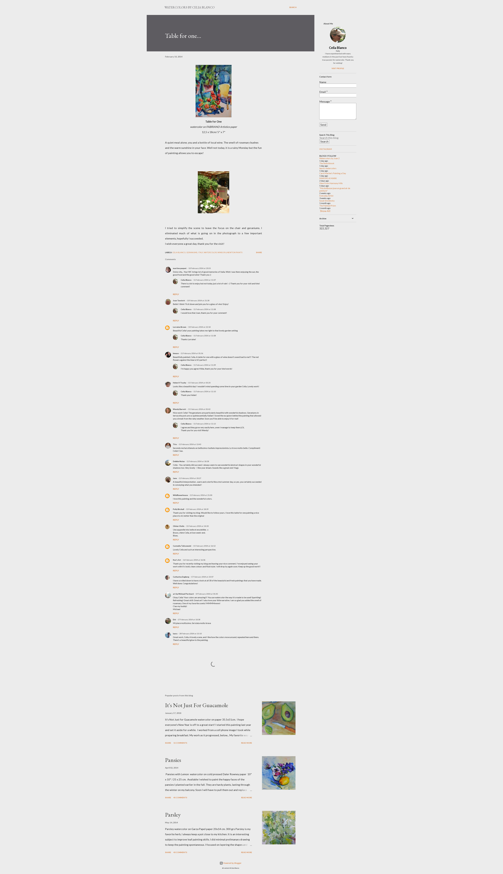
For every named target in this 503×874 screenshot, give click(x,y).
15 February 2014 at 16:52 (204, 546)
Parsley (173, 814)
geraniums (191, 252)
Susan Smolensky (327, 200)
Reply (176, 294)
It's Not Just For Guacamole (196, 705)
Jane (175, 478)
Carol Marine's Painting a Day (332, 173)
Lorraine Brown (179, 327)
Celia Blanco (186, 280)
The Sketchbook (326, 163)
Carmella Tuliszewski (182, 546)
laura (175, 633)
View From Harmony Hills (331, 183)
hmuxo (176, 353)
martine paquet (180, 268)
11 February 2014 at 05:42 (199, 409)
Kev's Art (177, 560)
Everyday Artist (326, 195)
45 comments (180, 797)
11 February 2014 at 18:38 (198, 461)
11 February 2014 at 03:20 (199, 383)
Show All (325, 210)
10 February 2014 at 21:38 (198, 300)
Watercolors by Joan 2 (329, 158)
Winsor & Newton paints (229, 252)
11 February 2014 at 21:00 (201, 495)
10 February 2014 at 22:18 (199, 327)
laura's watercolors (327, 168)
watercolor (210, 252)
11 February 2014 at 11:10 (204, 391)
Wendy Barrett (179, 409)
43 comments (180, 852)
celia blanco (179, 252)
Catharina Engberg (181, 577)
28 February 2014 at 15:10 (190, 633)
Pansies (173, 760)
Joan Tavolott (179, 300)
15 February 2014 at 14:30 (197, 526)
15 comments (180, 743)
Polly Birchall (178, 509)
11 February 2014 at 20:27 (190, 478)
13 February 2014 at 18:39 (197, 509)
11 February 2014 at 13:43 (190, 444)
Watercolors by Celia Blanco (190, 7)
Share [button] (259, 252)
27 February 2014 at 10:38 (189, 619)
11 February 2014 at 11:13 (204, 424)
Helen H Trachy (179, 383)
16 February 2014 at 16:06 (194, 560)
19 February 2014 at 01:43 (207, 594)
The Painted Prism (327, 205)
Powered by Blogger (232, 863)
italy (200, 252)
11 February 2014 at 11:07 (204, 280)
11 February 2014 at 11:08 (204, 309)
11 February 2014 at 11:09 (204, 365)
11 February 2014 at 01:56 (192, 353)
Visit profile (338, 68)
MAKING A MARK (328, 178)
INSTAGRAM (325, 149)
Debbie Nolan (179, 461)
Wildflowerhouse (180, 495)
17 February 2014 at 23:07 (202, 577)
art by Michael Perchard (183, 594)
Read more (246, 743)
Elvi (174, 619)
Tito (175, 444)
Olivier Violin (178, 526)
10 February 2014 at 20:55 (199, 268)
